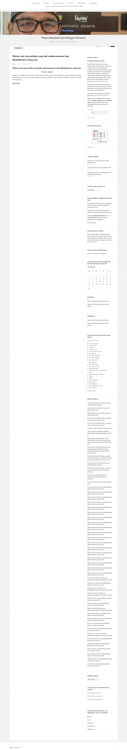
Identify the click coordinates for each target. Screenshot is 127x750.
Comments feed (91, 726)
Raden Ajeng (92, 382)
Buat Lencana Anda (90, 117)
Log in (88, 720)
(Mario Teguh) (47, 71)
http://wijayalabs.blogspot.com (94, 693)
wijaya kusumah (35, 3)
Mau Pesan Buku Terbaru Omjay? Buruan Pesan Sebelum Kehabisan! (99, 470)
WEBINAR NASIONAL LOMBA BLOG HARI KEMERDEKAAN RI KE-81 (99, 433)
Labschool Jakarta (91, 390)
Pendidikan (46, 3)
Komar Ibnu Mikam (93, 368)
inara (88, 482)
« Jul (88, 289)
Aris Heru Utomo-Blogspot (95, 351)
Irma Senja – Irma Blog (94, 366)
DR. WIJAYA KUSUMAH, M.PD (95, 418)
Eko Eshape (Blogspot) (94, 357)
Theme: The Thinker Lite (14, 747)
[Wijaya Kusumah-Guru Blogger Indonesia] (63, 23)
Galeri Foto (71, 3)
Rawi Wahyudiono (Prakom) (95, 385)
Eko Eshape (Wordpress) (94, 355)
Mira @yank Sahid (93, 380)
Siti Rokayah (90, 643)
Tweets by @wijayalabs (92, 340)
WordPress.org (90, 729)
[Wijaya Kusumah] (99, 112)
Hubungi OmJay (82, 3)
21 (103, 281)
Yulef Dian (91, 347)
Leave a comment (17, 64)
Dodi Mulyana (92, 353)
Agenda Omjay (93, 3)
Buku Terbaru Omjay (58, 3)
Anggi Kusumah (93, 345)
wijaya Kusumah (91, 431)
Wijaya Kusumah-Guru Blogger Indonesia (63, 37)
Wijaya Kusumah (90, 109)
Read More (16, 83)
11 (92, 279)
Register (89, 716)
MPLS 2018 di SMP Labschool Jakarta (103, 428)
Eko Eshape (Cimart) (94, 359)
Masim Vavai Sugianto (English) (96, 374)
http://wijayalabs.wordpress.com (101, 95)
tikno (88, 463)
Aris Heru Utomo (93, 349)
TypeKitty (89, 428)
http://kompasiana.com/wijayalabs (100, 81)
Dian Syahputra (91, 475)
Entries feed (90, 723)
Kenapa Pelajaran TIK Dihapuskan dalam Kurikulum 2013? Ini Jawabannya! (97, 477)
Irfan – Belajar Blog (93, 364)
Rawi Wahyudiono (93, 383)
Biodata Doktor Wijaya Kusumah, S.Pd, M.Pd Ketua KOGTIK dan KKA (64, 6)
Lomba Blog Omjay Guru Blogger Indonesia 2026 (99, 167)
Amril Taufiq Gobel (93, 343)
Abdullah (89, 659)
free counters (90, 147)
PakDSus (89, 598)
